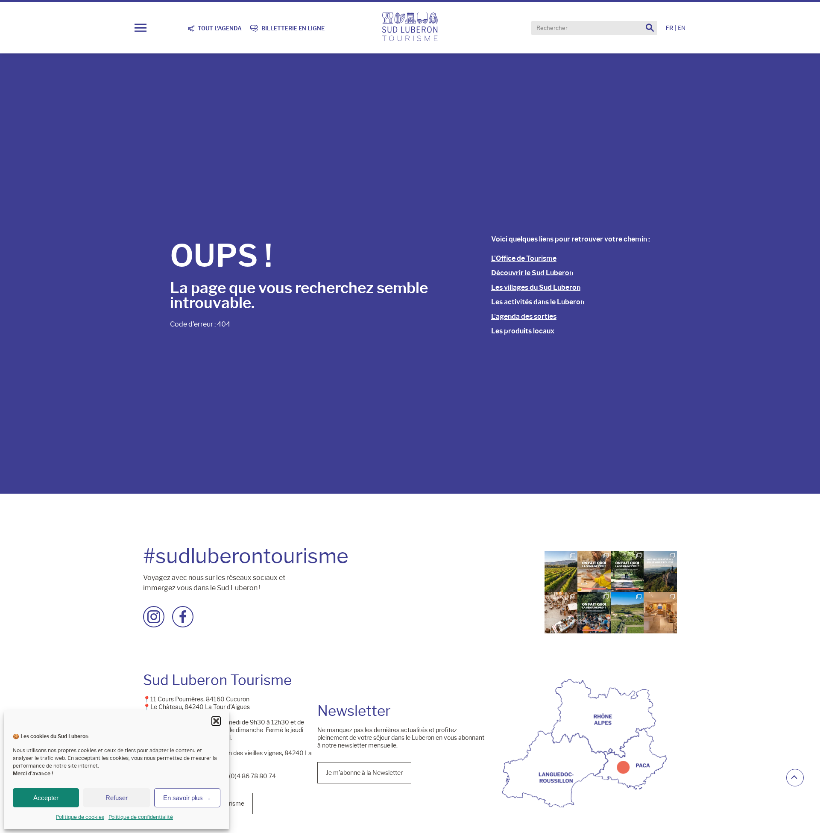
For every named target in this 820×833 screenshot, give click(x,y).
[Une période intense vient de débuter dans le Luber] (561, 571)
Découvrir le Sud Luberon (532, 273)
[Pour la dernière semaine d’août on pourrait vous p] (594, 571)
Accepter (46, 797)
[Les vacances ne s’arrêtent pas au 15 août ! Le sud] (627, 571)
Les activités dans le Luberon (537, 302)
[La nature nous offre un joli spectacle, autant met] (660, 571)
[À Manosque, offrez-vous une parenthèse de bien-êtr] (660, 612)
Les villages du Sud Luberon (535, 287)
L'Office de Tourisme (523, 258)
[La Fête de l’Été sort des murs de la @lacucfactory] (561, 612)
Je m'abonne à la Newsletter (364, 772)
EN (681, 28)
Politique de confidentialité (140, 817)
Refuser (116, 797)
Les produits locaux (522, 331)
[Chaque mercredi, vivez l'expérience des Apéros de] (627, 612)
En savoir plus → (187, 797)
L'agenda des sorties (523, 316)
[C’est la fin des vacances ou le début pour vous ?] (594, 612)
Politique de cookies (80, 817)
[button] (216, 721)
